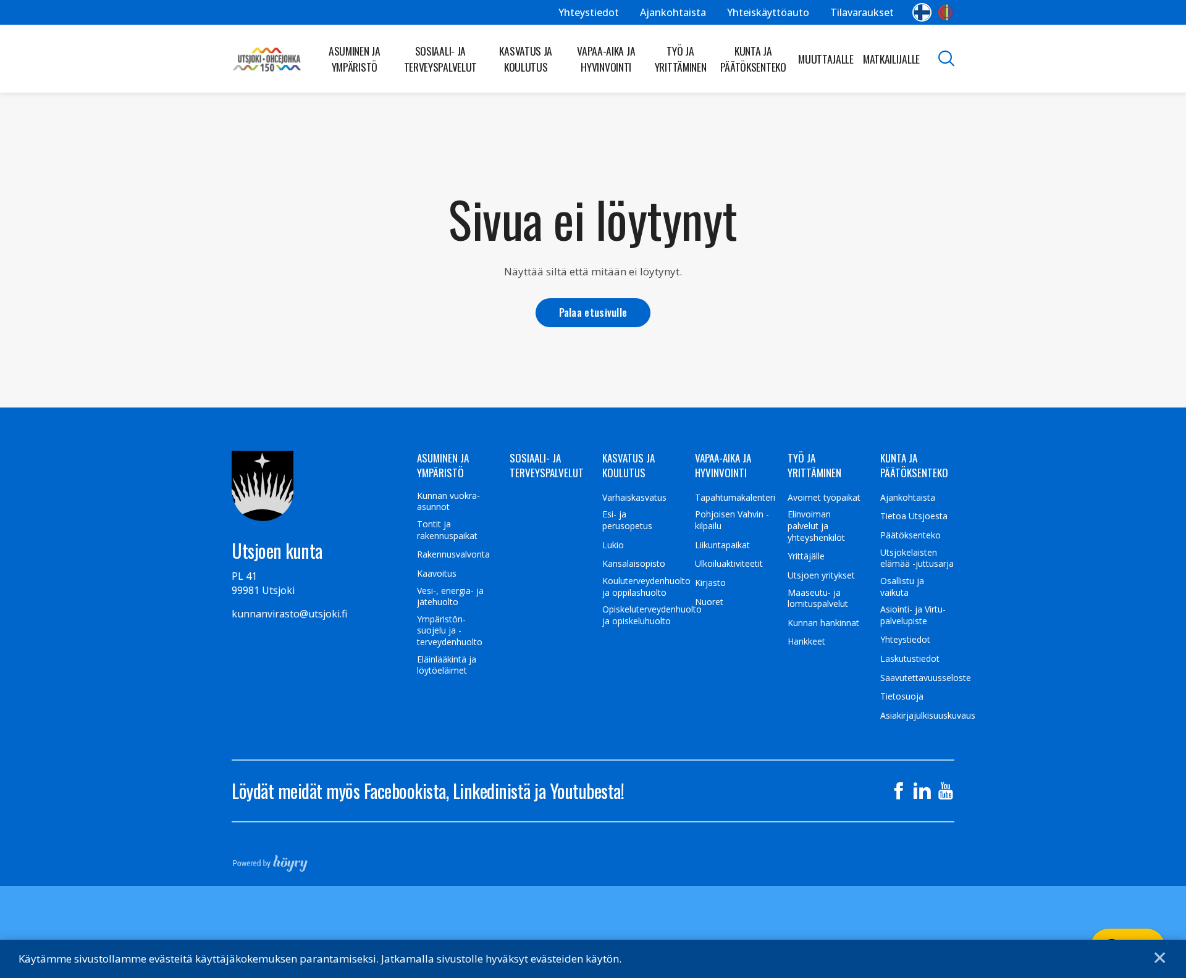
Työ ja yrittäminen (681, 59)
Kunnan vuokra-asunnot (448, 501)
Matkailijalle (891, 59)
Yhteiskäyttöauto (768, 12)
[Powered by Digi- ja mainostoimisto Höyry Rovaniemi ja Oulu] (270, 859)
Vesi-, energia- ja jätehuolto (450, 596)
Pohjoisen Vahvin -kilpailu (732, 520)
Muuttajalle (826, 59)
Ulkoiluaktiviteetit (729, 563)
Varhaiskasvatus (634, 497)
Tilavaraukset (862, 12)
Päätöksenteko (910, 535)
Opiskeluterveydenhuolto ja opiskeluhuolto (652, 615)
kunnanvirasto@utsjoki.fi (289, 614)
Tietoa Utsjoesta (914, 516)
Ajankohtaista (673, 12)
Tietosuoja (901, 696)
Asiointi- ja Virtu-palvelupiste (913, 615)
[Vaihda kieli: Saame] (946, 12)
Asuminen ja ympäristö (355, 59)
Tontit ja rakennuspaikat (447, 530)
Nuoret (709, 602)
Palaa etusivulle (593, 312)
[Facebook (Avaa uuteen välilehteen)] (898, 791)
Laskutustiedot (910, 658)
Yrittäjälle (806, 556)
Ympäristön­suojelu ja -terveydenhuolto (449, 631)
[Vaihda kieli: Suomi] (922, 12)
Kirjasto (710, 582)
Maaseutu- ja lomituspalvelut (818, 598)
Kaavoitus (436, 573)
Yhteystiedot (588, 12)
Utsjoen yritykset (821, 575)
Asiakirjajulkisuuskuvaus (927, 715)
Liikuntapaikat (722, 545)
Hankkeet (806, 641)
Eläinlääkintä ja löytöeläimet (446, 665)
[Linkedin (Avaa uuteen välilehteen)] (922, 791)
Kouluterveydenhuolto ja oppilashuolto (646, 586)
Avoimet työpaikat (824, 497)
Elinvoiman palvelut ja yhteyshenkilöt (816, 526)
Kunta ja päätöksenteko (753, 59)
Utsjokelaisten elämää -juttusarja (917, 558)
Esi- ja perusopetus (627, 520)
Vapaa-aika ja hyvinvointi (606, 59)
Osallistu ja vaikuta (902, 586)
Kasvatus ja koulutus (525, 59)
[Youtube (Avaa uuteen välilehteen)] (945, 791)
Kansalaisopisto (633, 563)
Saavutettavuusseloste (925, 677)
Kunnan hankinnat (823, 623)
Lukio (613, 545)
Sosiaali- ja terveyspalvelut (440, 59)
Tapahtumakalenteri (735, 497)
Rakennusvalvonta (453, 554)
